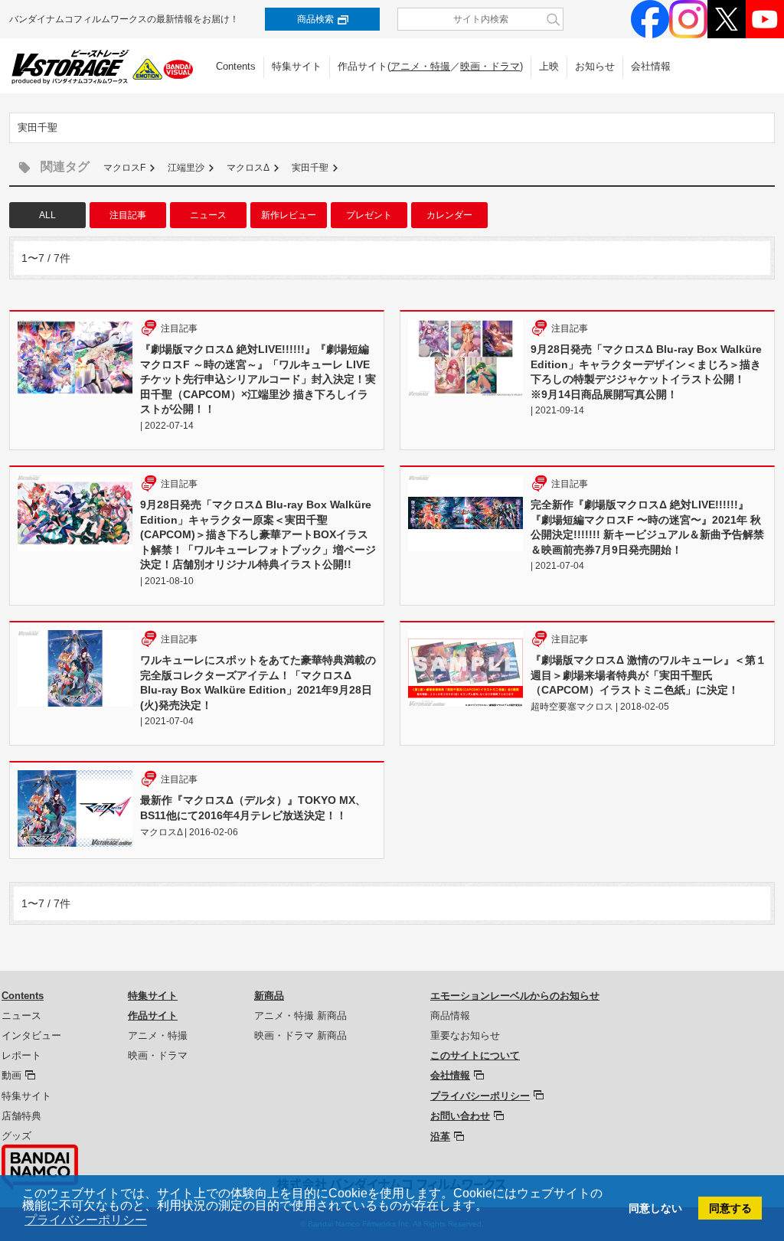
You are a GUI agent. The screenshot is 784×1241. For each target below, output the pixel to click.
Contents (236, 66)
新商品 (269, 995)
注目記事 (127, 215)
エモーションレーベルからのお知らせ (514, 995)
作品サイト (153, 1015)
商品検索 (315, 19)
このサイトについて (475, 1055)
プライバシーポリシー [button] (85, 1219)
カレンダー (449, 215)
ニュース (208, 215)
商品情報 (450, 1015)
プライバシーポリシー (480, 1096)
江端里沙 (186, 167)
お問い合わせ (460, 1116)
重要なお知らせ (465, 1035)
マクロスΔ (248, 167)
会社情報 (651, 66)
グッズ (16, 1135)
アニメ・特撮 (420, 66)
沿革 (440, 1136)
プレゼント (369, 215)
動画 (11, 1075)
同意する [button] (730, 1208)
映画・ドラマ (490, 66)
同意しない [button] (655, 1208)
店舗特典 (21, 1116)
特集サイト (297, 66)
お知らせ (595, 66)
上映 (549, 66)
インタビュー (31, 1035)
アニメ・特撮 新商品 (300, 1015)
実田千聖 (310, 167)
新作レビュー (288, 215)
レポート (21, 1055)
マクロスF (124, 167)
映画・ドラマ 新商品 (300, 1035)
